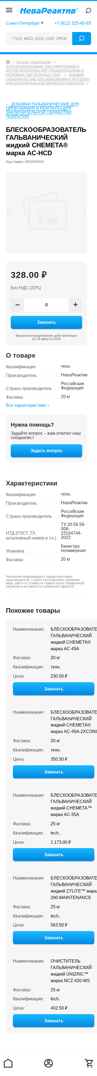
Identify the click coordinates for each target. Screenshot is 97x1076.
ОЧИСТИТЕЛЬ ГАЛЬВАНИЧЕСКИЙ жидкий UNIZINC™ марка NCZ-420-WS (71, 971)
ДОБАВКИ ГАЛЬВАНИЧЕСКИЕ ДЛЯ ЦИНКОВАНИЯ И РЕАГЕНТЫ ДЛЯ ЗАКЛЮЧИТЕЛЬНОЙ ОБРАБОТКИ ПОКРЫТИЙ (42, 110)
